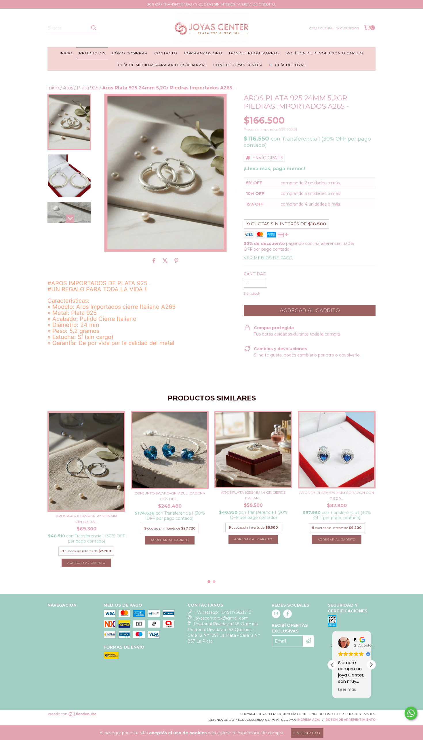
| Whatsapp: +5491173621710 (223, 612)
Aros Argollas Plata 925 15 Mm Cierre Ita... (86, 519)
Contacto (165, 53)
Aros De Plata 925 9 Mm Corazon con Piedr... (336, 495)
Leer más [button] (347, 689)
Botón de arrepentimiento (350, 720)
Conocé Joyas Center (237, 65)
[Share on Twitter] (165, 260)
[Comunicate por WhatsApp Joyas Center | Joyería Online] (411, 713)
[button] (371, 664)
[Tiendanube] (72, 716)
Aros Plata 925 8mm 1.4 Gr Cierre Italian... (253, 495)
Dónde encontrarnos (254, 53)
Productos (92, 53)
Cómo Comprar (130, 53)
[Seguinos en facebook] (287, 613)
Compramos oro (203, 53)
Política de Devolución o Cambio (324, 53)
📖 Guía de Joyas (287, 65)
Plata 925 (87, 88)
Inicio (66, 53)
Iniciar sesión (347, 28)
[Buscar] (93, 28)
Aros (68, 88)
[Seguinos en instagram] (276, 613)
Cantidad (255, 274)
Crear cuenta (320, 28)
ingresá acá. (308, 720)
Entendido (307, 733)
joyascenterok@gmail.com (221, 618)
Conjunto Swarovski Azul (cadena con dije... (169, 496)
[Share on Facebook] (154, 260)
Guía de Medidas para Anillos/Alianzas (162, 65)
